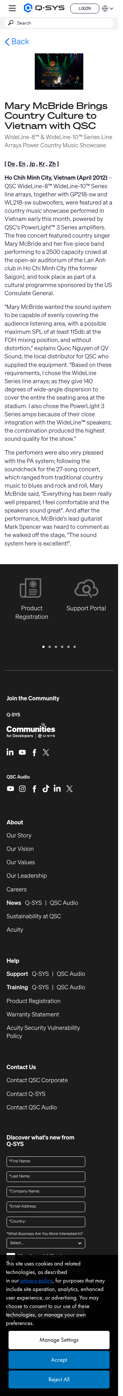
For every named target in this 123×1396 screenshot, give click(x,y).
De (11, 164)
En (22, 164)
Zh (52, 164)
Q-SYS (13, 715)
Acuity (15, 930)
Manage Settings (58, 1340)
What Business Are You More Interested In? (45, 1234)
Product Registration (34, 1001)
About (15, 822)
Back (19, 41)
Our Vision (20, 849)
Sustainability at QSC (34, 916)
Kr (42, 164)
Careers (17, 890)
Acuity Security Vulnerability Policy (43, 1032)
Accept (59, 1360)
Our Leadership (27, 876)
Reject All (59, 1379)
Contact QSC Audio (32, 1107)
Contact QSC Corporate (37, 1080)
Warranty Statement (33, 1015)
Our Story (19, 836)
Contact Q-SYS (26, 1094)
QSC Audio (18, 779)
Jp (32, 164)
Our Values (21, 862)
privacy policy (36, 1280)
